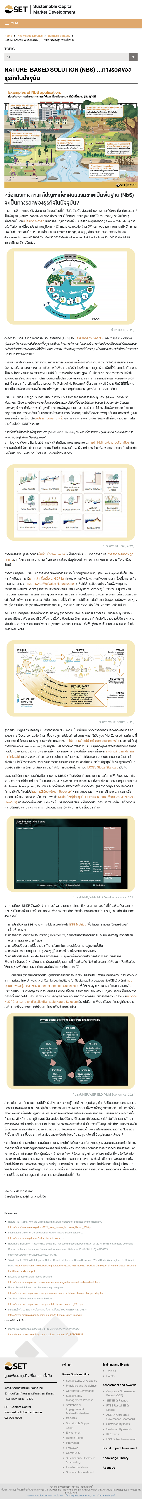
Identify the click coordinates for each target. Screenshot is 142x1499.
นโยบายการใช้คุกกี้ (106, 1496)
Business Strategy (59, 36)
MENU (14, 23)
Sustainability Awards (119, 1429)
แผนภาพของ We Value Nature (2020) (51, 583)
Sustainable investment (80, 1472)
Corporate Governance (80, 1391)
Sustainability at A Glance (81, 1380)
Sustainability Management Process (79, 1398)
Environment (73, 1432)
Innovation (72, 1443)
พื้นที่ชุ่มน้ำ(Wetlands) (51, 554)
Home (8, 36)
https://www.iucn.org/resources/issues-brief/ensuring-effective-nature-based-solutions (54, 1282)
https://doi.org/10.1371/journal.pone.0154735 (32, 1255)
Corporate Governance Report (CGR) (120, 1393)
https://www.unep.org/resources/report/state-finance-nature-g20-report (46, 1304)
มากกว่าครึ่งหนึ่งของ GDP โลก (47, 578)
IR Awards (112, 1434)
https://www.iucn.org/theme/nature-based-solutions (35, 1238)
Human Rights (74, 1438)
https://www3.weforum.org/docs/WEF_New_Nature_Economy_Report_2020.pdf (50, 1227)
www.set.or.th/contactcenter (23, 1412)
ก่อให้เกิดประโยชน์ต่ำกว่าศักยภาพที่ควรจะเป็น (93, 741)
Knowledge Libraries (30, 36)
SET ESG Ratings (117, 1400)
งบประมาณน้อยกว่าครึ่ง (49, 418)
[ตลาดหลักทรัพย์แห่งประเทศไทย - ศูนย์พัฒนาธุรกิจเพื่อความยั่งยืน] (16, 9)
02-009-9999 (13, 1417)
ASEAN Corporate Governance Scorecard (120, 1417)
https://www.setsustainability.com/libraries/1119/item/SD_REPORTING (45, 1334)
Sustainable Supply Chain (77, 1425)
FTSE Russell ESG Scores (117, 1407)
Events (110, 1376)
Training (111, 1371)
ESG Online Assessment (121, 1439)
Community (73, 1453)
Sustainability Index (118, 1424)
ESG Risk (71, 1418)
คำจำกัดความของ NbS (90, 338)
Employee (72, 1448)
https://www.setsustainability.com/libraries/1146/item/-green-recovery (45, 1315)
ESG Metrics (77, 924)
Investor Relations (77, 1467)
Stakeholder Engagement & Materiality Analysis (77, 1409)
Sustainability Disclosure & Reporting (80, 1460)
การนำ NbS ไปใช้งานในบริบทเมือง (109, 442)
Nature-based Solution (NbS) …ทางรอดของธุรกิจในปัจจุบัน (39, 40)
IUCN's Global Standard (102, 767)
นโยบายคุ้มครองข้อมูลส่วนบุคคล (80, 1496)
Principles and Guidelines (81, 1385)
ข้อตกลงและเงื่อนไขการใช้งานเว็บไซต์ (45, 1496)
